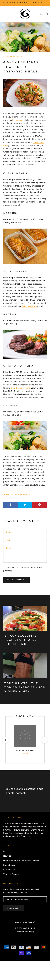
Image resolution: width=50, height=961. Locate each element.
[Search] (41, 14)
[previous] (5, 740)
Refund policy (9, 865)
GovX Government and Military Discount (21, 860)
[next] (44, 740)
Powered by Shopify (25, 931)
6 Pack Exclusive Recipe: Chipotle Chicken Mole (20, 639)
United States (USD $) (23, 922)
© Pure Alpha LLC (25, 928)
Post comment (16, 580)
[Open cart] (46, 14)
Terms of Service (11, 874)
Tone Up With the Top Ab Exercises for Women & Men (24, 687)
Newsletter (8, 856)
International (9, 869)
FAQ (5, 851)
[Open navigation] (3, 14)
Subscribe (13, 908)
